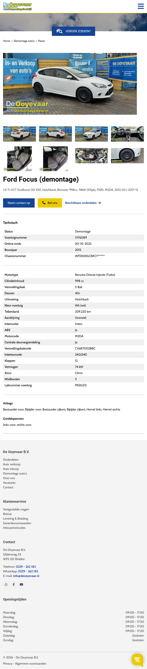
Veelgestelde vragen (16, 509)
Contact (8, 487)
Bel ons (52, 203)
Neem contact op (19, 203)
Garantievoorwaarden (17, 523)
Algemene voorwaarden (30, 663)
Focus (41, 41)
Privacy (7, 663)
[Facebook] (13, 584)
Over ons (9, 478)
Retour (7, 514)
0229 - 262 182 (26, 566)
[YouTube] (20, 584)
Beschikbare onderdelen (81, 203)
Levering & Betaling (15, 518)
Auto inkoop (11, 469)
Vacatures (9, 482)
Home (6, 41)
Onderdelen (11, 459)
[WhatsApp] (6, 584)
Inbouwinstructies (14, 528)
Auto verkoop (11, 464)
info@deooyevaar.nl (26, 576)
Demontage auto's (24, 41)
